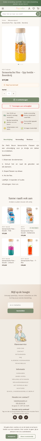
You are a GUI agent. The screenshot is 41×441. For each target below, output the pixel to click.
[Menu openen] (3, 8)
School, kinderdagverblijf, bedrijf (20, 391)
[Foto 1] (18, 64)
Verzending (19, 139)
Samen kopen (21, 376)
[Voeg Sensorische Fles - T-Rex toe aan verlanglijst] (36, 240)
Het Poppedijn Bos (21, 385)
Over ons (20, 348)
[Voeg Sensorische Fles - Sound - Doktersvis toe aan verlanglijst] (36, 208)
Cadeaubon (20, 373)
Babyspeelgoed (13, 20)
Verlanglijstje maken (20, 379)
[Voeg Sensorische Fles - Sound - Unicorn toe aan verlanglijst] (17, 240)
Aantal (4, 89)
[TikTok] (26, 417)
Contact (20, 351)
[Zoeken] (38, 14)
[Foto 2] (19, 64)
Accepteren (11, 436)
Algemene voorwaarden (20, 360)
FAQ (20, 357)
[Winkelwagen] (38, 8)
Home (4, 20)
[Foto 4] (22, 64)
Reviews (30, 139)
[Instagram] (20, 417)
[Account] (29, 8)
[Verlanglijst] (33, 8)
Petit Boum (6, 69)
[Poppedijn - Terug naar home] (20, 8)
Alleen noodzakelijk (26, 436)
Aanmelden (20, 311)
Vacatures (20, 388)
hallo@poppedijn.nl (20, 401)
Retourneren (20, 354)
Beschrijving (8, 139)
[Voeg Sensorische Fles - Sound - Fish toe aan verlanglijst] (17, 208)
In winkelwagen (22, 100)
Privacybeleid (20, 363)
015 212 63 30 (20, 403)
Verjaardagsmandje (20, 382)
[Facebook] (15, 417)
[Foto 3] (21, 64)
